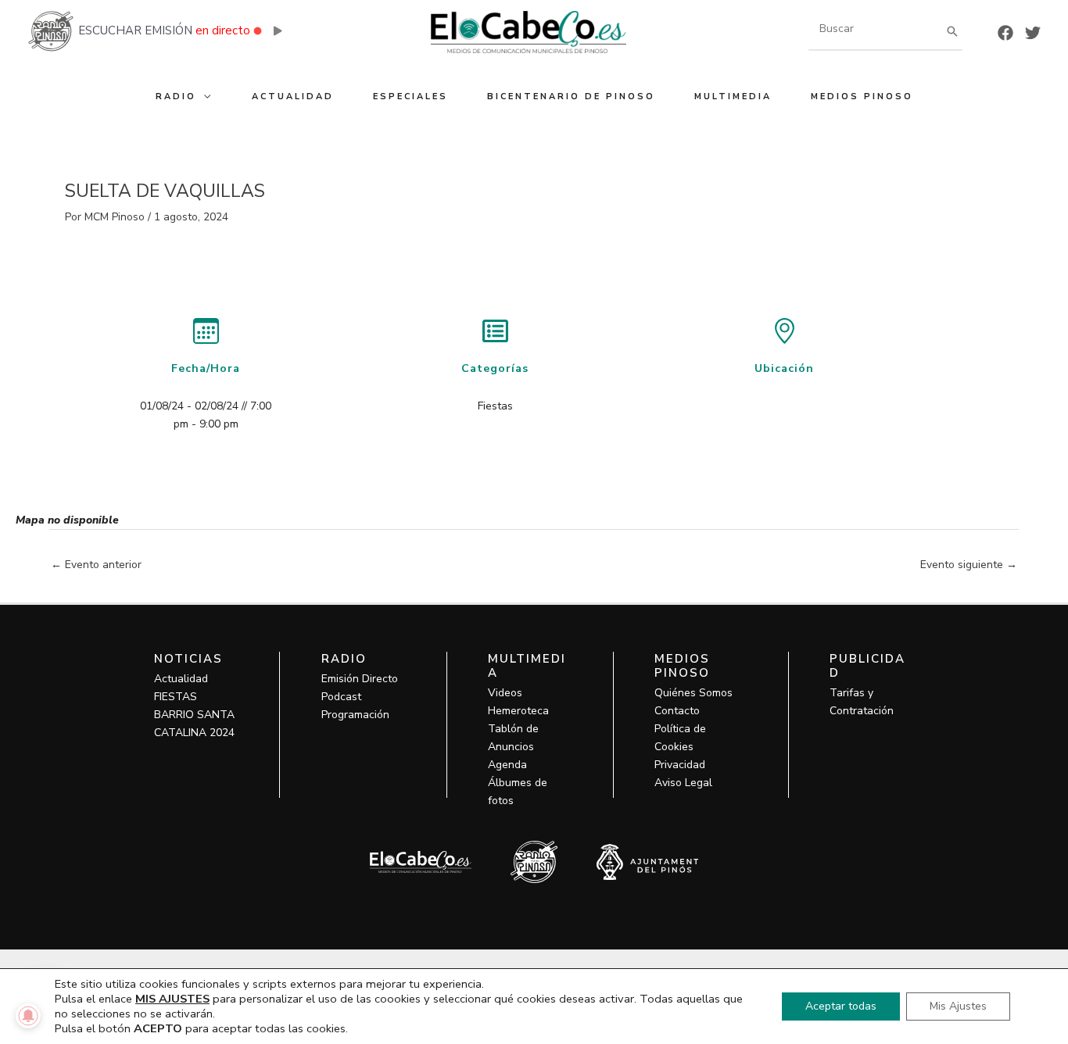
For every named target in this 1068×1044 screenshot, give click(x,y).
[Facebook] (1005, 33)
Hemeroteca (518, 710)
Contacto (677, 710)
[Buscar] (952, 31)
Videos (505, 692)
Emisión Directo (359, 678)
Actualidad (181, 678)
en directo (222, 30)
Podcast (341, 696)
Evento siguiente (968, 564)
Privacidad (679, 764)
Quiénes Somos (693, 692)
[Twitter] (1033, 33)
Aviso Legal (683, 782)
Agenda (507, 764)
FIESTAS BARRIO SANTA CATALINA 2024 (194, 714)
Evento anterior (96, 564)
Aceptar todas (840, 1006)
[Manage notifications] (28, 1015)
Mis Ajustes (958, 1006)
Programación (355, 714)
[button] (204, 96)
